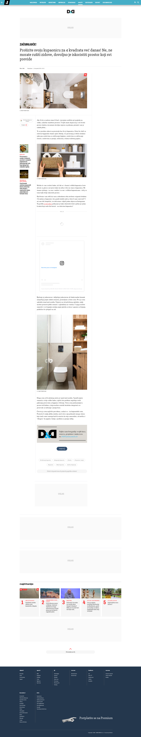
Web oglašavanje (40, 703)
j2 (54, 670)
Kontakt (38, 707)
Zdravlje (55, 677)
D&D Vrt (97, 2)
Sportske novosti (23, 699)
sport (38, 670)
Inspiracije (61, 2)
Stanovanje (71, 2)
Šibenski (21, 718)
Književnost (90, 677)
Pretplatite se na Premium (96, 718)
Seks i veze (56, 679)
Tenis (38, 679)
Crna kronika (22, 677)
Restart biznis (74, 673)
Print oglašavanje (40, 705)
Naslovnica (33, 2)
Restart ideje (73, 675)
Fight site (39, 681)
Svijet (21, 675)
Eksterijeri (89, 2)
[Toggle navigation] (1, 2)
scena (108, 670)
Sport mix (39, 683)
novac (73, 670)
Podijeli (23, 125)
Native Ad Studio (23, 722)
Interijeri (43, 2)
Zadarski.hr (22, 716)
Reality (107, 677)
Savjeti (80, 2)
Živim (21, 714)
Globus (21, 701)
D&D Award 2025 (107, 2)
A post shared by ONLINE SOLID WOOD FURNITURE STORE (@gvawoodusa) (61, 288)
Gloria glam (22, 711)
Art (89, 673)
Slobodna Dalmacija (24, 698)
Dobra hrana (22, 707)
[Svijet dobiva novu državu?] (111, 593)
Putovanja (56, 681)
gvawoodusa (48, 204)
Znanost (55, 675)
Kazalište (90, 681)
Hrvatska (21, 673)
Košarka (38, 677)
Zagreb (21, 679)
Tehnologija (56, 673)
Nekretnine (52, 2)
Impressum (39, 696)
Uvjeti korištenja (40, 698)
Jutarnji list (22, 696)
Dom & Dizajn (22, 705)
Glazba (89, 679)
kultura (90, 670)
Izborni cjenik (40, 701)
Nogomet (39, 675)
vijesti (22, 670)
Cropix (21, 720)
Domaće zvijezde (109, 673)
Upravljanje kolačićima (41, 709)
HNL (38, 673)
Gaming (55, 684)
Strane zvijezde (109, 675)
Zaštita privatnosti (40, 699)
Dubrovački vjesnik (23, 712)
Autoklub (22, 703)
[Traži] (138, 2)
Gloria (21, 709)
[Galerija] (53, 90)
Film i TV (90, 675)
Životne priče (56, 683)
